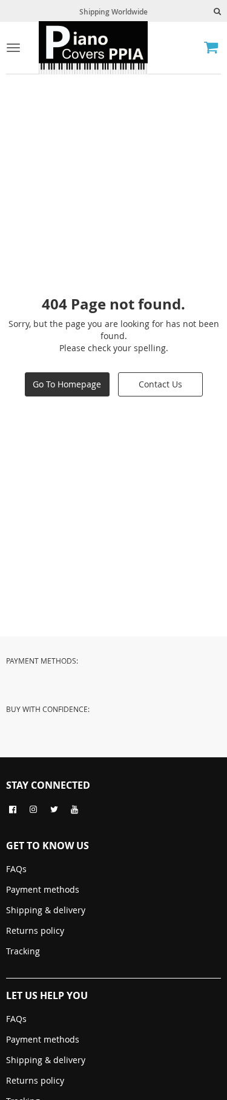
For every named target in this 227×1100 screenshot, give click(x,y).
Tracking (23, 951)
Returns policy (35, 930)
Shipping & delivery (45, 910)
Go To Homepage (67, 384)
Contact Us (160, 384)
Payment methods (42, 889)
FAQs (16, 869)
